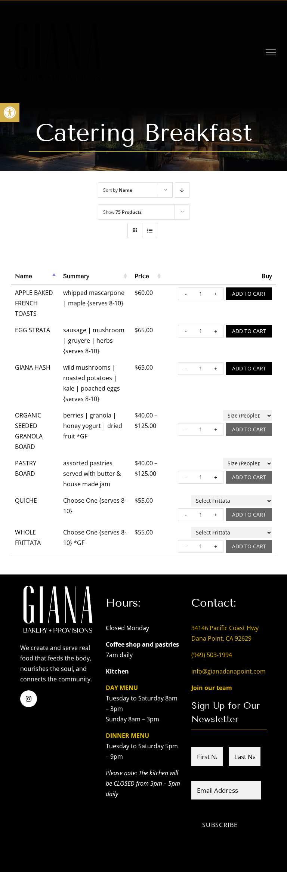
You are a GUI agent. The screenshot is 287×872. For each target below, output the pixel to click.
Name (23, 276)
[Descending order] (182, 190)
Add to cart (249, 293)
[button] (9, 112)
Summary (76, 276)
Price (142, 276)
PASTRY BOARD (25, 468)
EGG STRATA (32, 330)
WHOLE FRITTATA (28, 537)
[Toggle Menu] (271, 52)
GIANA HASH (32, 367)
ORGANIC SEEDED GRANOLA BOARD (29, 431)
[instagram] (28, 698)
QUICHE (26, 500)
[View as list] (149, 230)
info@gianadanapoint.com (228, 671)
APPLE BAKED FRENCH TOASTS (34, 303)
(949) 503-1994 (211, 655)
